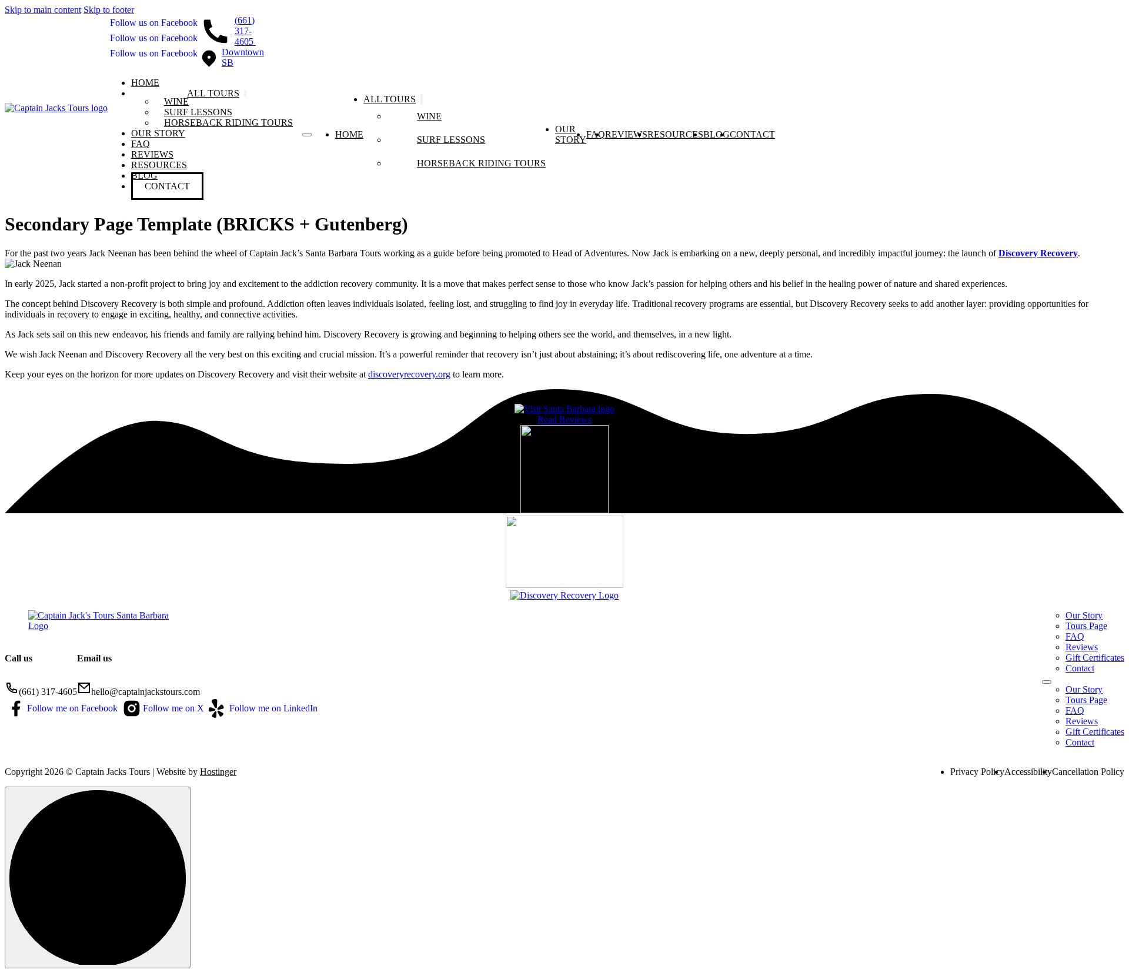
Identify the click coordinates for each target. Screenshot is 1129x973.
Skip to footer (108, 10)
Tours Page (1086, 626)
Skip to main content (43, 10)
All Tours (213, 93)
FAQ (140, 144)
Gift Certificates (1094, 658)
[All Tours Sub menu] (245, 93)
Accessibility (1028, 772)
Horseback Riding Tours (228, 123)
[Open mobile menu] (307, 134)
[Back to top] (98, 877)
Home (145, 83)
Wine (176, 101)
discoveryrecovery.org (409, 374)
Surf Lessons (198, 112)
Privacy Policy (977, 772)
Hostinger (218, 772)
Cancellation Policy (1088, 772)
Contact (167, 186)
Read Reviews (564, 419)
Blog (716, 134)
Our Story (158, 133)
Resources (159, 165)
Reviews (152, 154)
